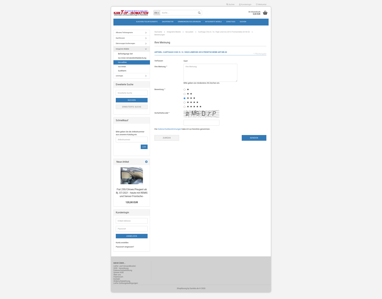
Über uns (117, 274)
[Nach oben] (373, 294)
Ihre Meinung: (160, 66)
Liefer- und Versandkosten (124, 266)
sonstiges (230, 22)
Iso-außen (122, 62)
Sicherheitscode (161, 113)
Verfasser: (158, 61)
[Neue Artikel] (146, 162)
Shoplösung (182, 288)
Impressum (118, 277)
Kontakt (116, 279)
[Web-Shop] (131, 13)
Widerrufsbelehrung (121, 281)
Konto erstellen (122, 242)
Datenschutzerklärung (122, 270)
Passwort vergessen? (125, 247)
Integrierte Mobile (213, 22)
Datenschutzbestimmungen (169, 129)
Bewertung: (159, 89)
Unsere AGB (118, 272)
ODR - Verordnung (120, 268)
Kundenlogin (246, 4)
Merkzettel (262, 4)
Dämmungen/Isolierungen (189, 22)
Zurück (167, 138)
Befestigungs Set (125, 54)
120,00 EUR (131, 202)
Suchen (231, 4)
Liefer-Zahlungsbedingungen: (125, 283)
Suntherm (122, 71)
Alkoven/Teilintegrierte (147, 22)
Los (144, 147)
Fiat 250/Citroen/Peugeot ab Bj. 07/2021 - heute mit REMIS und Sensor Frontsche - (132, 193)
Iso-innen (122, 66)
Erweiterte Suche (131, 107)
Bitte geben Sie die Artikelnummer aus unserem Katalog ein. (130, 133)
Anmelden (131, 236)
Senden (254, 138)
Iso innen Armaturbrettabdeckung (132, 58)
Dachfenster (167, 22)
